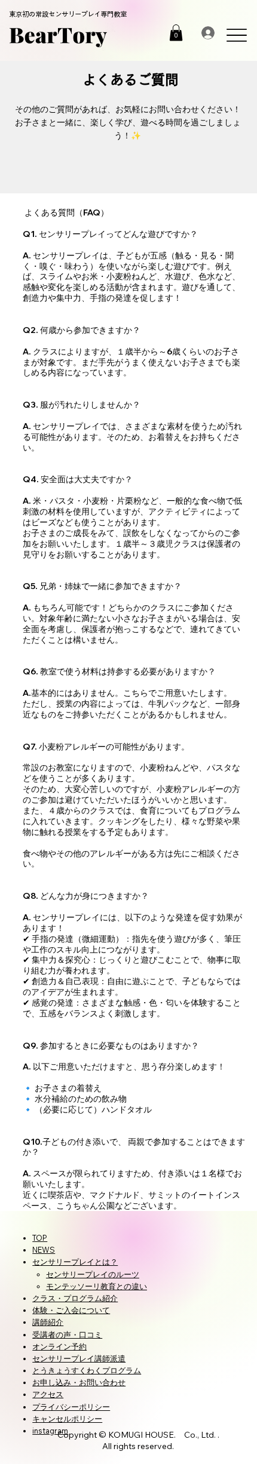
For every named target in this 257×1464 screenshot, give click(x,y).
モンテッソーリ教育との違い (96, 1286)
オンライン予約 (59, 1346)
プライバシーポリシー (71, 1406)
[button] (176, 32)
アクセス (47, 1394)
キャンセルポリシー (67, 1418)
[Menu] (236, 34)
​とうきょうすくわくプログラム (86, 1370)
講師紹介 (47, 1322)
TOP (39, 1238)
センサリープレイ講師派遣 (79, 1358)
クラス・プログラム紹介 (75, 1298)
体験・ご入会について (71, 1310)
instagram (50, 1430)
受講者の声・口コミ (67, 1334)
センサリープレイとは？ (75, 1261)
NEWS (43, 1250)
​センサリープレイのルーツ (92, 1274)
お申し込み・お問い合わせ (79, 1382)
